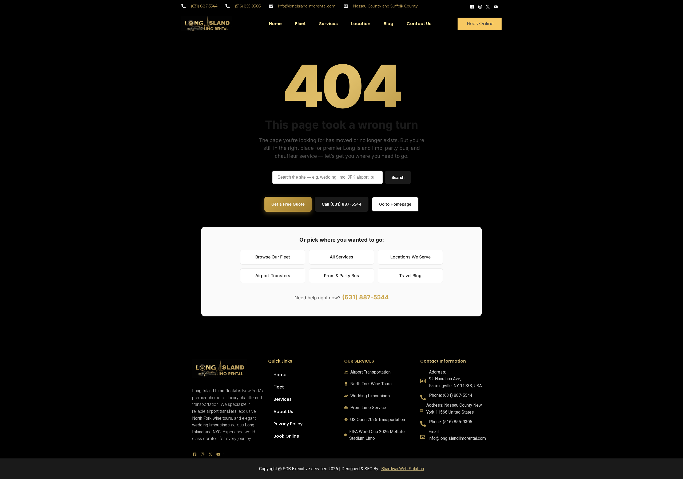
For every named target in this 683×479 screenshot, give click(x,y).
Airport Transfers (272, 275)
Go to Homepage (395, 204)
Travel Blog (410, 275)
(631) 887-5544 (365, 297)
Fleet (300, 24)
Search (397, 177)
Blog (388, 24)
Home (275, 24)
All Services (341, 257)
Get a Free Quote (288, 204)
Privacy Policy (288, 424)
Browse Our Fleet (272, 257)
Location (360, 24)
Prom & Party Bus (341, 275)
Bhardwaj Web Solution (402, 468)
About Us (283, 412)
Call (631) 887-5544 (342, 204)
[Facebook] (473, 6)
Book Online (286, 436)
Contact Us (419, 24)
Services (328, 24)
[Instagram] (481, 6)
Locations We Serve (410, 257)
